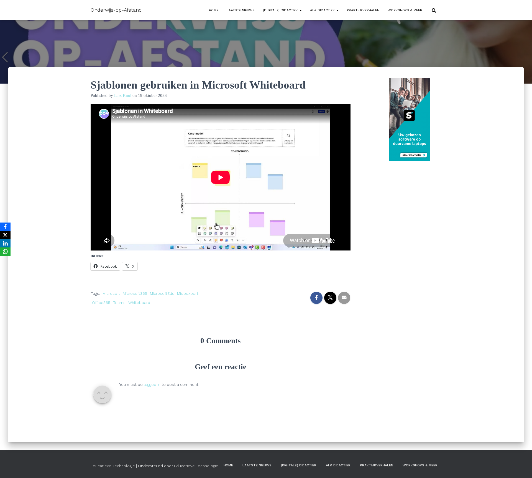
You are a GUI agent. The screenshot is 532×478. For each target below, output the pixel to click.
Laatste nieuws (241, 10)
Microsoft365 (135, 293)
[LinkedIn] (5, 243)
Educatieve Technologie (113, 466)
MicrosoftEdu (162, 293)
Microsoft (111, 293)
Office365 (101, 302)
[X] (5, 235)
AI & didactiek (323, 10)
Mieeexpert (187, 293)
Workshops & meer (405, 10)
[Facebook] (5, 227)
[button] (300, 10)
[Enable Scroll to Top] (521, 467)
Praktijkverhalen (363, 10)
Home (213, 10)
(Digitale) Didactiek (281, 10)
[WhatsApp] (5, 251)
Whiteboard (139, 302)
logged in (152, 384)
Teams (119, 302)
